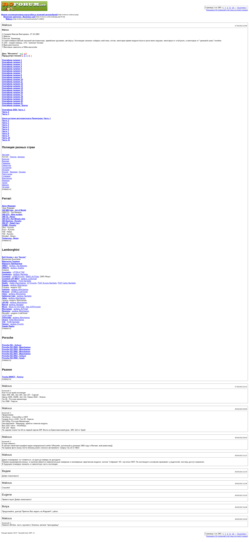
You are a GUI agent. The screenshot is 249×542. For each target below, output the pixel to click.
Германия (6, 163)
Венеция (13, 172)
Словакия (6, 176)
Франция (6, 180)
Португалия (7, 174)
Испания (5, 170)
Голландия (6, 168)
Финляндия (7, 178)
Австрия (5, 155)
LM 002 (5, 302)
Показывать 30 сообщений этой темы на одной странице (227, 10)
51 (230, 7)
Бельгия (5, 159)
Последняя (241, 7)
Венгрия (5, 161)
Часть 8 (5, 133)
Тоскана (22, 172)
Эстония (5, 187)
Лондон (13, 157)
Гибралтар (6, 165)
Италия (5, 172)
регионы (21, 157)
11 (227, 7)
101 (233, 7)
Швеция (5, 185)
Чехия (4, 183)
